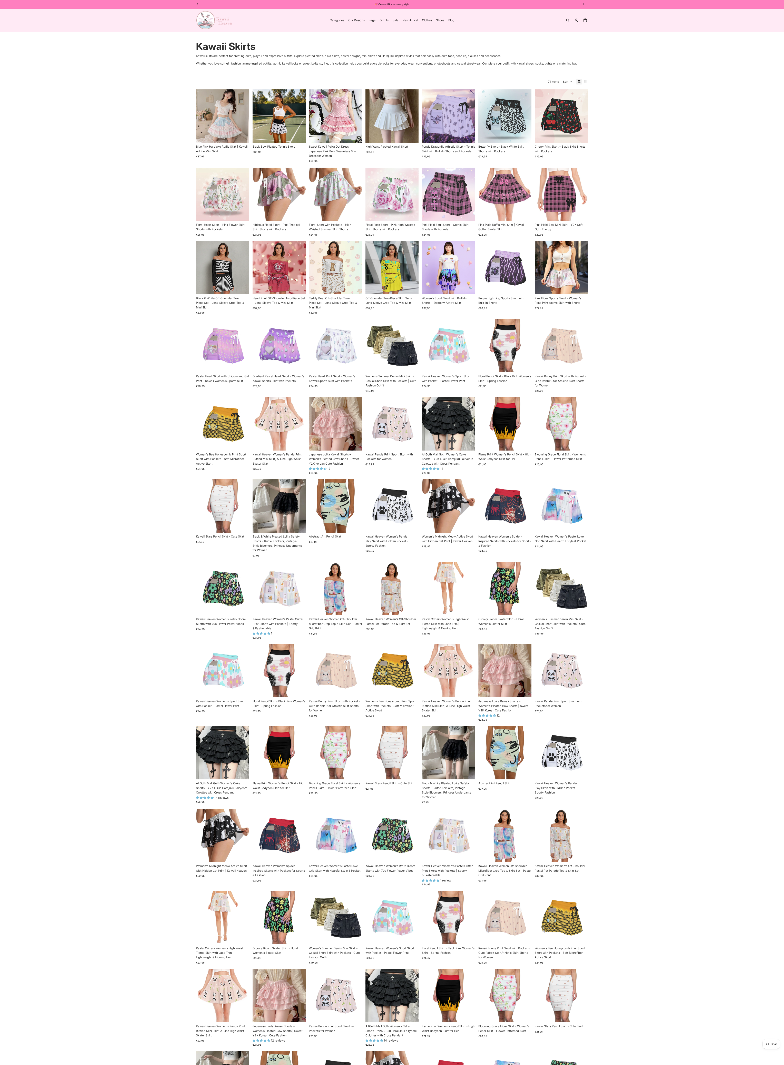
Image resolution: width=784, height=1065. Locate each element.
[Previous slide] (202, 116)
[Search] (567, 20)
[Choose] (243, 136)
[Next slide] (243, 116)
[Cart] (585, 20)
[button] (567, 81)
